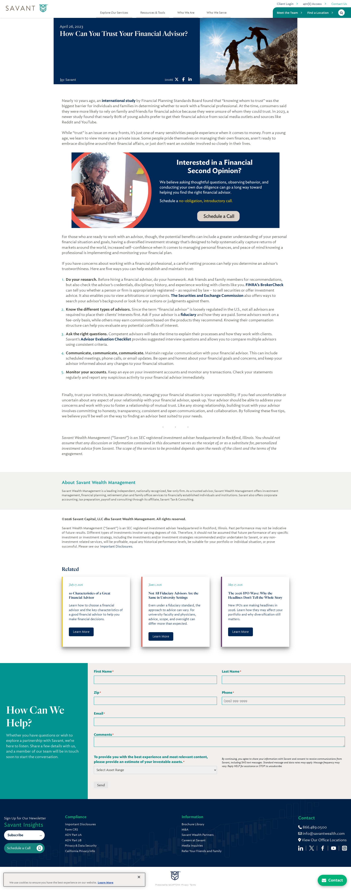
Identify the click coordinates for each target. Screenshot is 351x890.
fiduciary (188, 314)
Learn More (81, 632)
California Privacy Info (80, 851)
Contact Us (339, 4)
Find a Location (318, 13)
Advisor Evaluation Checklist (106, 339)
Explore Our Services (114, 12)
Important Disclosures (116, 546)
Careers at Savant (194, 840)
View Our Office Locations (324, 840)
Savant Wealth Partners (198, 835)
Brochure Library (193, 824)
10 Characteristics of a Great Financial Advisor (89, 595)
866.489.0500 (314, 827)
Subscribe (15, 835)
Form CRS (71, 829)
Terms (193, 885)
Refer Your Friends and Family (201, 851)
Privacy (184, 885)
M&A (185, 829)
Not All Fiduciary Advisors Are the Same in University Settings (173, 595)
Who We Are (185, 12)
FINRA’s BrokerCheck (264, 284)
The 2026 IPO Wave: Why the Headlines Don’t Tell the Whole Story (255, 595)
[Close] (138, 877)
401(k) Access (312, 4)
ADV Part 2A (73, 835)
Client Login (285, 4)
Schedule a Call (18, 848)
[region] (74, 880)
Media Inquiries (192, 845)
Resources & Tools (152, 12)
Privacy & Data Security (80, 845)
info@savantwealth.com (324, 833)
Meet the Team (287, 13)
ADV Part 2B (73, 840)
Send (101, 785)
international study (118, 100)
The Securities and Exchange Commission (207, 295)
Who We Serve (216, 12)
